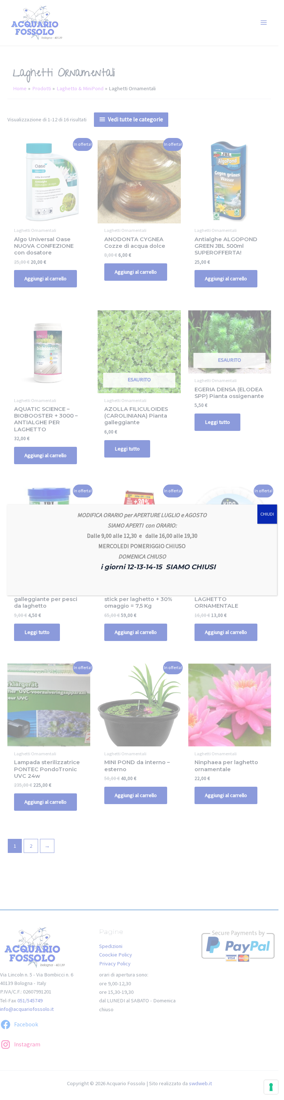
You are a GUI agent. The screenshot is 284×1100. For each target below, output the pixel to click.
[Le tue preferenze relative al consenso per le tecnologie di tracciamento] (271, 1087)
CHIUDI (267, 514)
